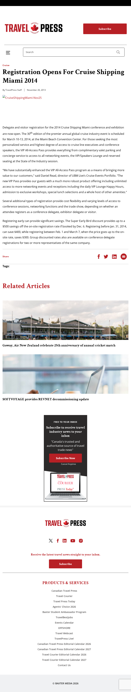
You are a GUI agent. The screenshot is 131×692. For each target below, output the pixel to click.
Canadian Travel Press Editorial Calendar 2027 (64, 649)
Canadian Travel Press (64, 590)
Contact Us (64, 665)
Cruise (6, 65)
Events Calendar (64, 622)
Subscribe (105, 29)
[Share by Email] (124, 256)
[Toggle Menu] (8, 52)
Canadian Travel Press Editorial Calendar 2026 (64, 644)
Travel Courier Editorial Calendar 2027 (64, 659)
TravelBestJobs (64, 617)
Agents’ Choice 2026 (64, 606)
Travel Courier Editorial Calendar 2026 (64, 654)
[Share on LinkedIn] (114, 256)
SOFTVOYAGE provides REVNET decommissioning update (46, 399)
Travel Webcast (64, 633)
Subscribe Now (65, 458)
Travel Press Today (64, 601)
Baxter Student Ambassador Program (64, 612)
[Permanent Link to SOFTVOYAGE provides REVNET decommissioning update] (65, 374)
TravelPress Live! (64, 638)
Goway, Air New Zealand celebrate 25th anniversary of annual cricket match (59, 345)
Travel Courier (64, 596)
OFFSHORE (64, 628)
